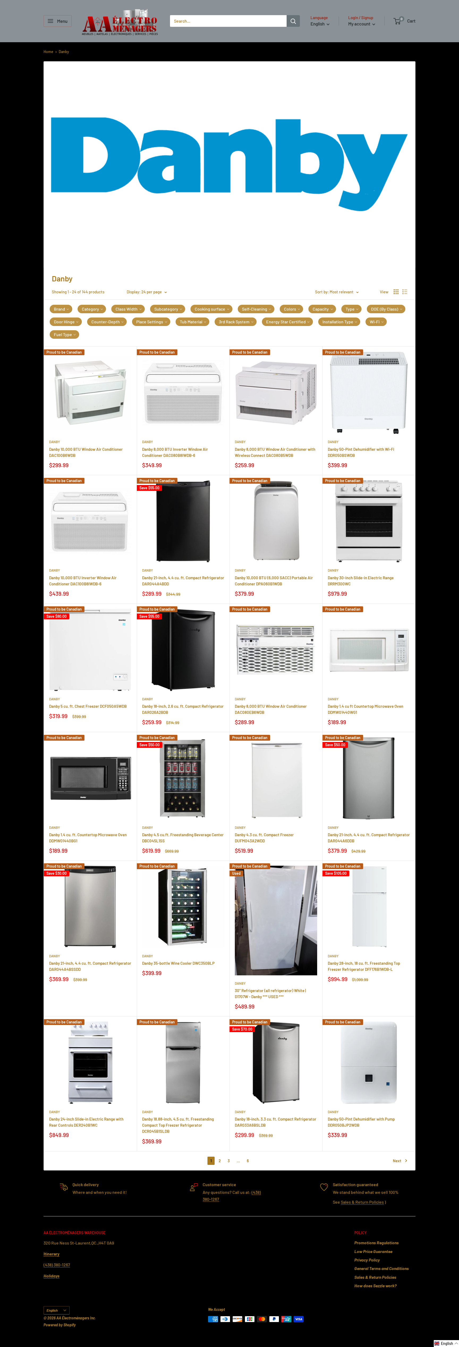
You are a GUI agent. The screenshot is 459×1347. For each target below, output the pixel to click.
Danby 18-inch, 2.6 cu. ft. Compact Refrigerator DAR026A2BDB (183, 709)
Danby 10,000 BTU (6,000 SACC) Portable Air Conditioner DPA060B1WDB (274, 580)
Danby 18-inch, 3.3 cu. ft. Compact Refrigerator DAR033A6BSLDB (275, 1122)
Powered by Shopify (60, 1325)
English (52, 1310)
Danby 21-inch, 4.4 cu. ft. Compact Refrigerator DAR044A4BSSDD (90, 966)
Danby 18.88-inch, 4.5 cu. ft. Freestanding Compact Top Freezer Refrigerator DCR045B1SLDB (178, 1125)
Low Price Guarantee (373, 1251)
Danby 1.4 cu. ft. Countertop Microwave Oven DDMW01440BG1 (88, 837)
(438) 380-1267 (57, 1264)
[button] (61, 309)
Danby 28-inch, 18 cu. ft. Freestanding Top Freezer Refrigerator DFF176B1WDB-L (364, 966)
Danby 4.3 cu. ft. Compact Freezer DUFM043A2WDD (264, 837)
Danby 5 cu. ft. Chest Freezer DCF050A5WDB (88, 706)
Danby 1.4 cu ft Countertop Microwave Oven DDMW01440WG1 (365, 709)
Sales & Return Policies (362, 1201)
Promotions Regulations (376, 1242)
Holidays (52, 1275)
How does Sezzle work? (375, 1285)
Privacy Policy (367, 1259)
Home (48, 51)
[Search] (293, 21)
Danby (64, 51)
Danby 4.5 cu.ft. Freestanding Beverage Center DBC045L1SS (183, 837)
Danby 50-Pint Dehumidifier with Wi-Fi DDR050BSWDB (361, 452)
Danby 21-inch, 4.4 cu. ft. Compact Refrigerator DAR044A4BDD (183, 580)
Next (397, 1160)
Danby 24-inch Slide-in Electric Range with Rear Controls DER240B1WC (86, 1122)
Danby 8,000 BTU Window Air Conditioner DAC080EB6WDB (271, 709)
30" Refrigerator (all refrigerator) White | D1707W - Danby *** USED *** (270, 993)
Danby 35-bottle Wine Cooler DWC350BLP (178, 963)
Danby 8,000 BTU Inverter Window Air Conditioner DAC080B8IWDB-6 (175, 452)
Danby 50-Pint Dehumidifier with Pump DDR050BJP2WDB (361, 1122)
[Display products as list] (404, 291)
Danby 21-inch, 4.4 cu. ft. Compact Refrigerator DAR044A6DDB (369, 837)
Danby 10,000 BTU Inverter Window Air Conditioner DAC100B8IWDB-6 (83, 580)
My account (359, 23)
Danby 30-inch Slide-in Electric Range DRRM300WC (361, 580)
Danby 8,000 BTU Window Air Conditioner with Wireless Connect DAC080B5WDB (275, 452)
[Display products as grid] (396, 291)
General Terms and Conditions (381, 1268)
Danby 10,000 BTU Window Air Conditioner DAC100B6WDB (86, 452)
